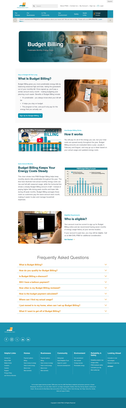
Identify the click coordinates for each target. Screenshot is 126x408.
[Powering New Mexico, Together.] (23, 5)
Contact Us (7, 358)
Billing (25, 360)
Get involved (77, 360)
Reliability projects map (97, 360)
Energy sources (78, 363)
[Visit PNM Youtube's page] (23, 339)
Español (110, 1)
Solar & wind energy (29, 365)
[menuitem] (19, 14)
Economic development (63, 365)
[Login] (98, 6)
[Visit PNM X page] (17, 339)
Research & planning (113, 363)
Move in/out (27, 368)
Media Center (8, 363)
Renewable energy (79, 365)
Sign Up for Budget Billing (29, 115)
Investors (6, 365)
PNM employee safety (97, 365)
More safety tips (95, 370)
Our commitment (78, 358)
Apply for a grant (61, 363)
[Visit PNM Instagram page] (12, 339)
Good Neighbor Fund (63, 360)
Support (6, 370)
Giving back (60, 358)
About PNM (7, 360)
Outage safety (94, 362)
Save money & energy (30, 363)
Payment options (28, 358)
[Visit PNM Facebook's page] (6, 339)
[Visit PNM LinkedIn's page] (28, 339)
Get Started (68, 239)
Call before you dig (96, 367)
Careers (6, 368)
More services (27, 370)
